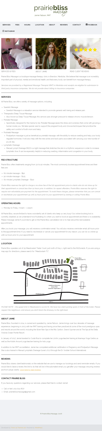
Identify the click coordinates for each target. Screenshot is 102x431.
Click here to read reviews (30, 370)
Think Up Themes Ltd (18, 428)
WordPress (38, 428)
